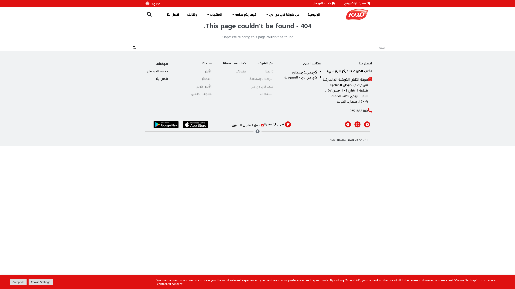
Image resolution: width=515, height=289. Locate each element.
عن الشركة (266, 63)
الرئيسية (313, 14)
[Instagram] (357, 124)
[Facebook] (348, 124)
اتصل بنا (173, 14)
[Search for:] (257, 47)
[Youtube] (367, 124)
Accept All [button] (18, 282)
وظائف (192, 14)
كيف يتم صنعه (245, 14)
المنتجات (215, 14)
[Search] (134, 47)
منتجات (207, 63)
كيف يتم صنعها (234, 63)
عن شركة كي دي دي (283, 14)
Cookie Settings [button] (40, 282)
